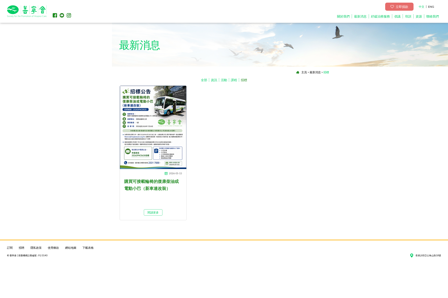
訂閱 (10, 247)
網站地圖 (70, 247)
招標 (326, 72)
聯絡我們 (432, 16)
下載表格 (88, 247)
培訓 (408, 16)
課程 (234, 80)
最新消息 (360, 16)
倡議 (397, 16)
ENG (431, 6)
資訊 (214, 80)
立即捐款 (402, 7)
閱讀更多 (153, 212)
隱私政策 (36, 247)
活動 (224, 80)
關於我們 (343, 16)
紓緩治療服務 (380, 16)
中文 (421, 6)
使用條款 (53, 247)
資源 (419, 16)
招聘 (21, 247)
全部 (204, 80)
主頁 (304, 72)
